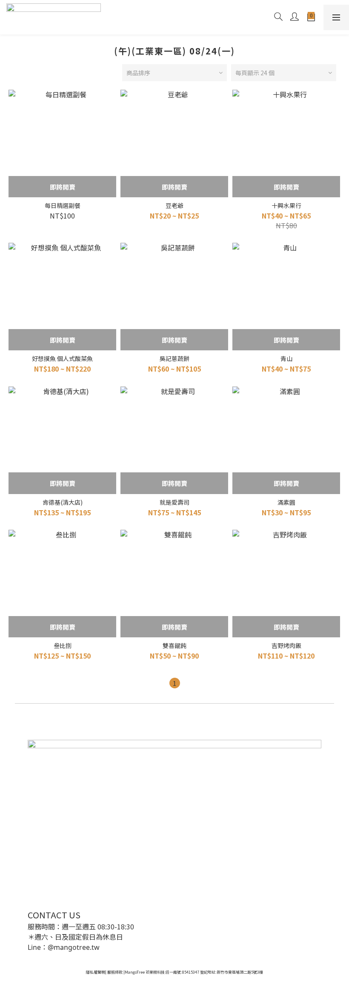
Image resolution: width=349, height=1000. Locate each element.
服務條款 (115, 972)
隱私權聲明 (95, 972)
